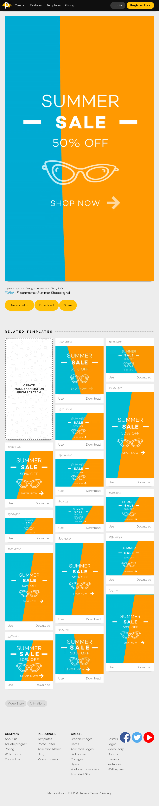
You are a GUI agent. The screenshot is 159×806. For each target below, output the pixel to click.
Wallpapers (116, 769)
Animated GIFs (80, 774)
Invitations (114, 764)
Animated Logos (82, 749)
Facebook (125, 737)
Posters (113, 739)
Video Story (16, 703)
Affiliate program (16, 744)
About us (11, 739)
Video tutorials (48, 759)
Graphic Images (81, 739)
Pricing (9, 749)
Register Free (140, 5)
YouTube (148, 737)
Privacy (106, 793)
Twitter (137, 737)
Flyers (75, 764)
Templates (45, 739)
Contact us (12, 759)
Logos (112, 744)
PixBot (10, 293)
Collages (77, 759)
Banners (113, 759)
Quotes (113, 754)
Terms (94, 793)
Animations (37, 703)
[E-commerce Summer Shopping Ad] (79, 370)
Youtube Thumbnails (85, 769)
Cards (75, 744)
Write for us (13, 754)
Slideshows (78, 754)
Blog (41, 754)
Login (118, 5)
